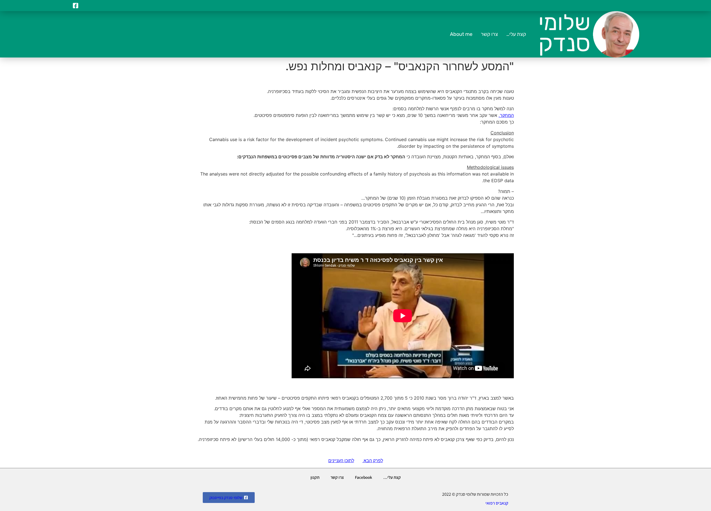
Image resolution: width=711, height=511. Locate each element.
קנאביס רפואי (496, 503)
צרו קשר (489, 34)
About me (461, 34)
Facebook (363, 477)
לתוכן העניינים (341, 460)
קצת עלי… (516, 34)
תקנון (315, 477)
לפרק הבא (372, 460)
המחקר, (506, 115)
